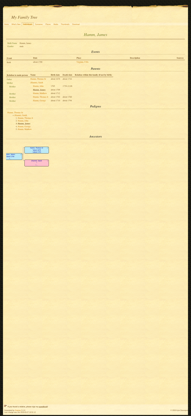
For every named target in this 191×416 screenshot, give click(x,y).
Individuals (27, 24)
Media (56, 24)
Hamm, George (39, 100)
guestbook (43, 407)
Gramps (18, 410)
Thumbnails (65, 24)
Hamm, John (38, 86)
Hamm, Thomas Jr (40, 96)
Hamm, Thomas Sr (38, 78)
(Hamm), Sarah (36, 82)
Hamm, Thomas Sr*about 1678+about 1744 (36, 150)
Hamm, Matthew (40, 93)
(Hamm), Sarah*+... (36, 163)
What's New (16, 24)
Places (48, 24)
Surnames (39, 24)
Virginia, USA (82, 61)
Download (76, 24)
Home (6, 24)
